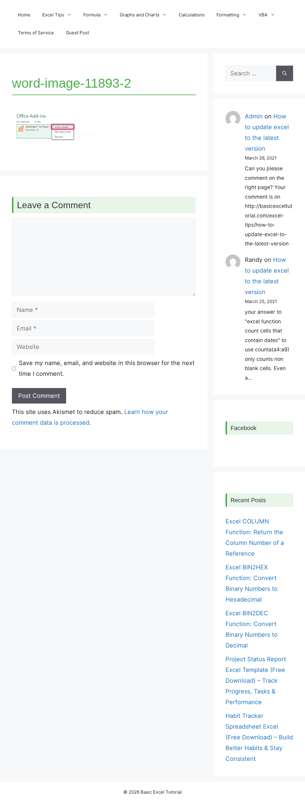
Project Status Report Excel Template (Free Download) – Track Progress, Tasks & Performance (255, 681)
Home (24, 15)
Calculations (192, 15)
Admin (254, 116)
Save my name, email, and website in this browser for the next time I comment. (106, 368)
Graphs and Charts (139, 15)
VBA (263, 15)
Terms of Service (36, 32)
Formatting (228, 15)
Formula (91, 15)
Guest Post (77, 32)
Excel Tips (53, 15)
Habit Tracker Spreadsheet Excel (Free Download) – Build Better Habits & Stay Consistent (259, 737)
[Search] (284, 73)
